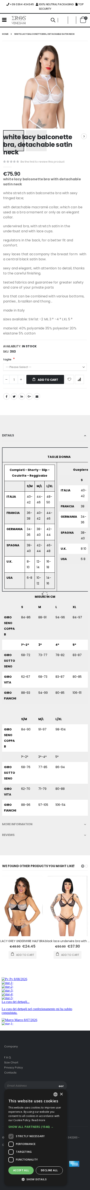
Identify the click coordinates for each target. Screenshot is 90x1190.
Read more (38, 1120)
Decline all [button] (49, 1170)
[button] (35, 1126)
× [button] (61, 1094)
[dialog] (35, 1137)
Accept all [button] (21, 1170)
